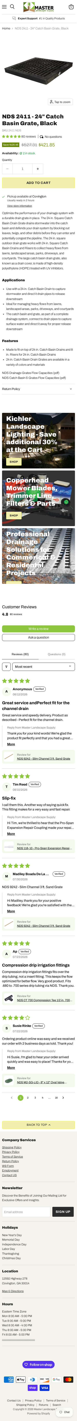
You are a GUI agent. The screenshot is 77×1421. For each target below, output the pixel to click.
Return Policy (10, 1161)
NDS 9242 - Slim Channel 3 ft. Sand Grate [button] (43, 758)
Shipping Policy (12, 1147)
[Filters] (6, 667)
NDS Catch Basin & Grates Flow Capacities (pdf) (34, 377)
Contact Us (14, 1400)
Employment (10, 1170)
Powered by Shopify (38, 1413)
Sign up (63, 1211)
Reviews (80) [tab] (20, 654)
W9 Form (8, 1166)
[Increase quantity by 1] (38, 168)
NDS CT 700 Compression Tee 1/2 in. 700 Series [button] (43, 1000)
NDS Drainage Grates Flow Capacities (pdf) (30, 373)
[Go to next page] (64, 1098)
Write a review (38, 629)
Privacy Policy (11, 1152)
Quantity (7, 159)
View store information (19, 205)
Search (57, 1404)
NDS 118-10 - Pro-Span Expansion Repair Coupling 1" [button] (43, 848)
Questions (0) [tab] (57, 654)
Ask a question (38, 637)
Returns (43, 1404)
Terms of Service (12, 1156)
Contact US (9, 1175)
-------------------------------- (18, 1339)
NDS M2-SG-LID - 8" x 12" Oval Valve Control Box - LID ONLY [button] (40, 1083)
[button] (11, 136)
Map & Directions (13, 1291)
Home (6, 28)
